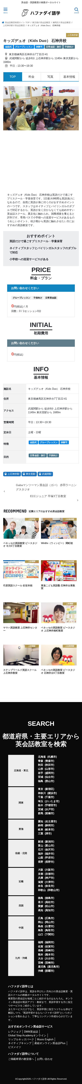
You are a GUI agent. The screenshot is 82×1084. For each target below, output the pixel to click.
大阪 (40, 869)
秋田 (40, 764)
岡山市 (49, 922)
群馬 (40, 813)
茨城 (40, 809)
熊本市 (49, 954)
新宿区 (49, 788)
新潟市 (49, 841)
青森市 (49, 760)
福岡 (40, 942)
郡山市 (49, 781)
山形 (40, 768)
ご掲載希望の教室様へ (21, 1058)
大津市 (49, 881)
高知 (40, 910)
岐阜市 (49, 829)
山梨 (40, 857)
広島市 (49, 918)
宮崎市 (49, 962)
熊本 (40, 954)
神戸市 (49, 877)
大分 (40, 958)
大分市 (49, 958)
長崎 (40, 950)
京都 (40, 873)
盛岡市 (49, 772)
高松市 (49, 902)
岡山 (40, 922)
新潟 (40, 841)
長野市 (49, 861)
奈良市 (49, 885)
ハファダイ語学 (39, 1079)
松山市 (49, 906)
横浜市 (52, 793)
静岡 (40, 825)
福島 (40, 781)
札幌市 (52, 756)
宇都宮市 (51, 805)
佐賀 (40, 946)
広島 (40, 918)
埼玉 (40, 801)
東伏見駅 (30, 474)
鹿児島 (42, 966)
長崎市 (49, 950)
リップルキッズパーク (21, 1039)
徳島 (40, 897)
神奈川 (42, 793)
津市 (48, 833)
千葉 (40, 797)
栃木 (40, 805)
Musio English (45, 1039)
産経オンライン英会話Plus (49, 1043)
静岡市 (49, 825)
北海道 (42, 756)
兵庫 (40, 877)
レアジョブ (14, 1031)
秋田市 (49, 764)
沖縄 (40, 970)
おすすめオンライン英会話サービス (30, 1026)
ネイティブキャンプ (19, 1043)
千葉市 (49, 797)
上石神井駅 (14, 474)
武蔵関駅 (47, 474)
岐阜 (40, 829)
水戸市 (49, 809)
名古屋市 (51, 821)
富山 (40, 845)
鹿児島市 (53, 966)
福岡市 (49, 942)
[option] (41, 108)
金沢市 (49, 849)
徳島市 (49, 897)
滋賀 (40, 881)
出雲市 (49, 926)
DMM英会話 (31, 1031)
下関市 (49, 934)
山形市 (49, 768)
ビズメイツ (14, 1047)
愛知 (40, 821)
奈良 (40, 885)
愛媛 (40, 906)
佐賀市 (49, 946)
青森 (40, 760)
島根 (40, 926)
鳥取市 (49, 930)
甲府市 (49, 857)
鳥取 (40, 930)
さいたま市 (52, 801)
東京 (40, 788)
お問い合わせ (45, 1058)
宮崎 (40, 962)
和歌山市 (53, 890)
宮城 (40, 776)
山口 (40, 934)
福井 (40, 853)
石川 (40, 849)
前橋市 (49, 813)
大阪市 (49, 869)
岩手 (40, 772)
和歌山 (42, 890)
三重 (40, 833)
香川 (40, 902)
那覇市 (49, 970)
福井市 (49, 853)
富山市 (49, 845)
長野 (40, 861)
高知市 (49, 910)
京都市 (49, 873)
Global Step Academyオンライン (27, 1035)
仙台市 (49, 776)
